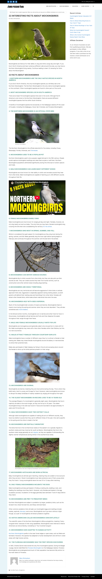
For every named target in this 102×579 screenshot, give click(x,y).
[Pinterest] (14, 2)
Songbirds (22, 570)
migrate (35, 432)
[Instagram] (11, 2)
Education (75, 6)
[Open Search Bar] (93, 6)
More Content (85, 6)
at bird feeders (23, 309)
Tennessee (34, 150)
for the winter (47, 226)
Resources (64, 576)
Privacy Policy (85, 576)
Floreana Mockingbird (35, 548)
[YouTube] (16, 2)
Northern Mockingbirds (16, 533)
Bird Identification (51, 6)
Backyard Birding (64, 6)
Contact (93, 576)
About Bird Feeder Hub (74, 576)
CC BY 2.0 (46, 468)
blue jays (22, 511)
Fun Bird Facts (14, 570)
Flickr (41, 468)
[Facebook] (8, 2)
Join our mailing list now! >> (88, 1)
